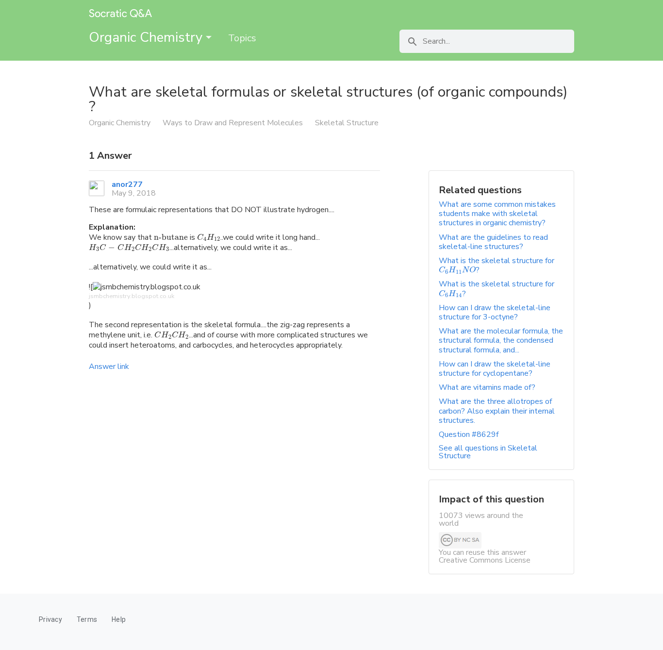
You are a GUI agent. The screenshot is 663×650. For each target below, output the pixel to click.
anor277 (127, 184)
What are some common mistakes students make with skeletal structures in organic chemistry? (497, 213)
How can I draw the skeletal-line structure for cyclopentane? (494, 369)
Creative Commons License (484, 560)
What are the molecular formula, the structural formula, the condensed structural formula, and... (501, 340)
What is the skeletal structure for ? (496, 265)
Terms (87, 619)
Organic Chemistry (147, 37)
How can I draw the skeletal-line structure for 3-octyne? (494, 312)
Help (119, 619)
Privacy (50, 619)
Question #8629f (468, 434)
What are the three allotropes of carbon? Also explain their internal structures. (497, 410)
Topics (242, 38)
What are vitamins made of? (487, 387)
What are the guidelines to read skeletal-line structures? (493, 242)
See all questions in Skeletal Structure (488, 452)
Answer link (109, 366)
